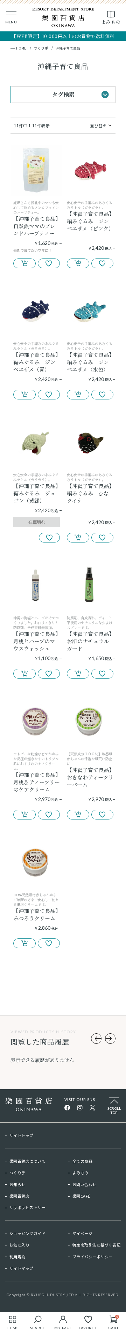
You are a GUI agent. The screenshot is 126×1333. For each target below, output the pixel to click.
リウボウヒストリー (27, 1207)
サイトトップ (21, 1135)
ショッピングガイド (27, 1233)
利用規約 (17, 1256)
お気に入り (19, 1245)
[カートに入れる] (24, 263)
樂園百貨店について (27, 1161)
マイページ (82, 1233)
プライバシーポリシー (92, 1256)
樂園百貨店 (19, 1196)
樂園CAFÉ (81, 1196)
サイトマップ (21, 1268)
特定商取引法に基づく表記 (96, 1245)
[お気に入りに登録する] (49, 263)
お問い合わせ (84, 1184)
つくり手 (41, 48)
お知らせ (17, 1184)
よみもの (80, 1172)
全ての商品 (82, 1161)
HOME (21, 48)
